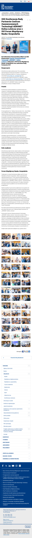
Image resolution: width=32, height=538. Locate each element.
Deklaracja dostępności (8, 520)
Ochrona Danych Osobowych (9, 473)
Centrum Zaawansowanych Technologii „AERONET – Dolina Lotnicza (13, 60)
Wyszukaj (21, 1)
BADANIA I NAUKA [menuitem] (7, 456)
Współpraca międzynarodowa (11, 379)
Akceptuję (28, 526)
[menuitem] (29, 366)
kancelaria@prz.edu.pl (11, 517)
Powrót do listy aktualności (17, 357)
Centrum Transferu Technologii (10, 486)
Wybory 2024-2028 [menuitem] (8, 368)
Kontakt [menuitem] (5, 434)
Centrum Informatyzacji (8, 484)
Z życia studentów (8, 384)
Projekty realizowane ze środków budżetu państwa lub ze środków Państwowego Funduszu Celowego (16, 477)
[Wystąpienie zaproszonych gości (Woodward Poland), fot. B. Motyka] (6, 267)
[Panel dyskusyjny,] (16, 313)
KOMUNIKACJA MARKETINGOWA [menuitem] (11, 458)
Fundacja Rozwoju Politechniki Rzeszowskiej (13, 495)
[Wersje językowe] (29, 1)
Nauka (5, 376)
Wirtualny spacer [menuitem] (7, 426)
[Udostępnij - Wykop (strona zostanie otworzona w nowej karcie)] (27, 352)
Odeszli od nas (7, 395)
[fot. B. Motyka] (16, 236)
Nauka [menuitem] (5, 371)
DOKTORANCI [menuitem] (6, 442)
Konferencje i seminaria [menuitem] (9, 398)
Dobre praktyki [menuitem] (7, 415)
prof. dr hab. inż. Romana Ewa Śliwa (14, 79)
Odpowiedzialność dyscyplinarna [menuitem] (11, 413)
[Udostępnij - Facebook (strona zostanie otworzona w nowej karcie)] (23, 352)
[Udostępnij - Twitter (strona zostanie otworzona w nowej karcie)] (25, 352)
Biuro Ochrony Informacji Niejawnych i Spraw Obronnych (16, 470)
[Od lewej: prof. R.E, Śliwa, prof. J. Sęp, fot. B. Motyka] (16, 47)
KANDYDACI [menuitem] (6, 437)
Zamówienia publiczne (8, 480)
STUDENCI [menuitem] (5, 439)
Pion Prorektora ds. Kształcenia (10, 491)
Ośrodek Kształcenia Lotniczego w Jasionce (13, 499)
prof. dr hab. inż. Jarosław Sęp (14, 75)
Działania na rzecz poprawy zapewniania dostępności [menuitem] (13, 409)
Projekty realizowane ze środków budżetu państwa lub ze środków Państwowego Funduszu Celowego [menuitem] (13, 430)
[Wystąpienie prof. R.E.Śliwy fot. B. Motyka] (6, 252)
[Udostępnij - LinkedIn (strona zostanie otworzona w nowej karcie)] (29, 352)
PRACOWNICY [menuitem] (6, 447)
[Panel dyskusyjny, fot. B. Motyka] (6, 313)
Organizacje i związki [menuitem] (8, 421)
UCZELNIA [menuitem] (5, 365)
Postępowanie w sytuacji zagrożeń (11, 475)
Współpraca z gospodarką (10, 382)
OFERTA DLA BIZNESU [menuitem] (8, 453)
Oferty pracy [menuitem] (6, 418)
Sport (5, 392)
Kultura (6, 390)
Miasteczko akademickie (8, 497)
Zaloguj (25, 1)
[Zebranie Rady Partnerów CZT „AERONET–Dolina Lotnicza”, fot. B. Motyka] (16, 321)
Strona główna (5, 12)
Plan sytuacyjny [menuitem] (7, 423)
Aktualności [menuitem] (6, 373)
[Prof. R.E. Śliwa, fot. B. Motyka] (26, 305)
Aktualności (17, 12)
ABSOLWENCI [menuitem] (6, 445)
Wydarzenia (9, 38)
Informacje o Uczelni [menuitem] (8, 400)
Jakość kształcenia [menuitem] (8, 406)
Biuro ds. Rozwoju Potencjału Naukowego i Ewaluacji (15, 482)
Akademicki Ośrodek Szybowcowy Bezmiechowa (14, 493)
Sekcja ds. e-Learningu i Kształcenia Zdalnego (13, 501)
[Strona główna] (8, 7)
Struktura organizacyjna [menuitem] (9, 403)
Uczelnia (12, 12)
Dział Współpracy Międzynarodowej (11, 489)
